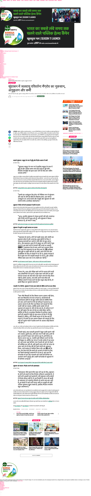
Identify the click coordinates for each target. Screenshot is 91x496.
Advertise (2, 482)
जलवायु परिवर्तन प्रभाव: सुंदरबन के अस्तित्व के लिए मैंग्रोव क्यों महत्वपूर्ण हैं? (32, 188)
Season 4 (2, 57)
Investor (2, 486)
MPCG (56, 0)
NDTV (1, 0)
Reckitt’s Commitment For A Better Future (9, 76)
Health (1, 74)
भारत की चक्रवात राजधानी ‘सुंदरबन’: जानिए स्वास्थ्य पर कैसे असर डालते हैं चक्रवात (34, 261)
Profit (8, 0)
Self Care (2, 73)
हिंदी (11, 0)
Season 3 (2, 56)
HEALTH (30, 0)
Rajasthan (51, 0)
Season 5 (2, 58)
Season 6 (2, 59)
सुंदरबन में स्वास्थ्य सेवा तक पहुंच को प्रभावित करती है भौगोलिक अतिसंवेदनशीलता (33, 398)
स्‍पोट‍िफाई (50, 401)
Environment (32, 409)
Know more (20, 480)
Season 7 (2, 60)
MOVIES (14, 0)
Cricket (18, 0)
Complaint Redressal (4, 487)
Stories (1, 75)
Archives (2, 481)
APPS (47, 0)
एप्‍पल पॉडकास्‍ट (18, 406)
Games (37, 0)
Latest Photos (3, 64)
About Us (2, 483)
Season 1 (2, 54)
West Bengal (44, 409)
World (4, 0)
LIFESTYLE (26, 0)
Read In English (41, 96)
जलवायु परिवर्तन (11, 79)
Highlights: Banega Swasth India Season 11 (9, 51)
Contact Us (2, 488)
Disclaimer (2, 485)
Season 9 (2, 62)
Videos (1, 52)
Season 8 (2, 61)
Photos (1, 63)
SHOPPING (42, 0)
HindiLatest (38, 409)
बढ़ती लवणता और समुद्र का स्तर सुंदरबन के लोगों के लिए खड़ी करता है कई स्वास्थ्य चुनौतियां (35, 224)
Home (1, 50)
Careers (1, 489)
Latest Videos (3, 53)
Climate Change (24, 409)
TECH (34, 0)
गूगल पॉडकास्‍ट (25, 406)
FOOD (22, 0)
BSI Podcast (2, 77)
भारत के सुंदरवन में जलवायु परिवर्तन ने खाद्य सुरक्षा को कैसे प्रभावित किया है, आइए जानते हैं (35, 362)
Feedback (2, 484)
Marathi (60, 0)
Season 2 (2, 55)
